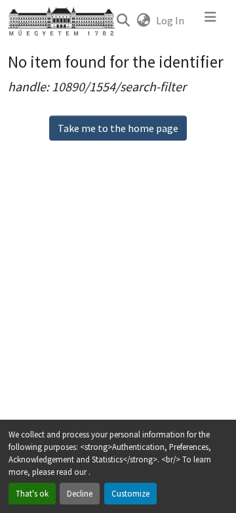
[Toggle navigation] (210, 20)
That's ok (32, 493)
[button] (123, 20)
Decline (79, 493)
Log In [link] (170, 20)
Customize (130, 493)
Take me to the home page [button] (118, 128)
